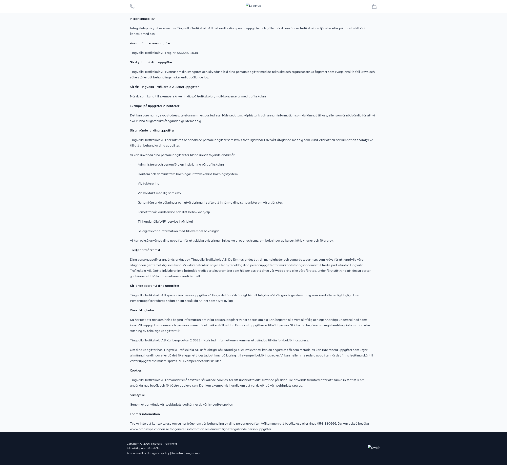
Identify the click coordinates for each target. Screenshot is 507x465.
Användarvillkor (136, 453)
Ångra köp (193, 453)
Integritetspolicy (158, 453)
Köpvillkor (178, 453)
